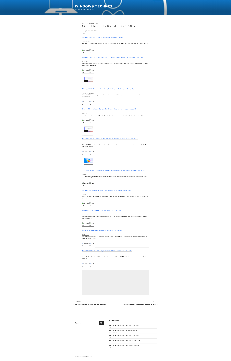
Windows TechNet (94, 6)
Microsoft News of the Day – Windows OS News (123, 330)
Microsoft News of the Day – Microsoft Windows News (124, 340)
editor (95, 23)
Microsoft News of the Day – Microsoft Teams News (124, 325)
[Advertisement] (115, 282)
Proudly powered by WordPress (83, 356)
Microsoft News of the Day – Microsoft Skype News (124, 345)
